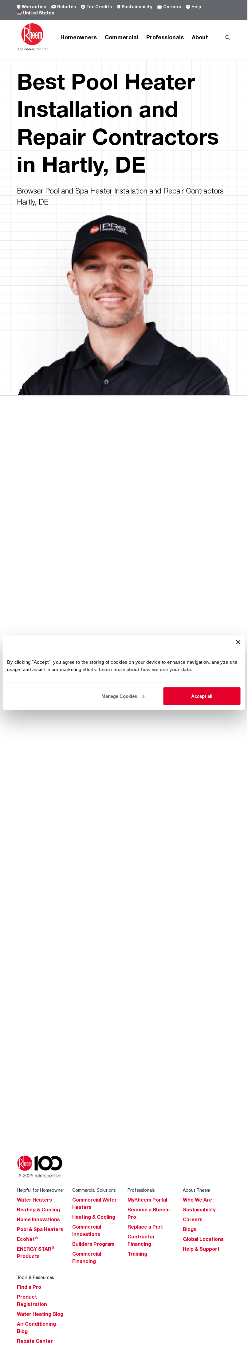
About (200, 37)
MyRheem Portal (147, 1200)
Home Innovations (38, 1219)
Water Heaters (34, 1200)
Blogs (189, 1229)
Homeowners (79, 37)
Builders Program (93, 1244)
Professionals (165, 37)
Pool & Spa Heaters (40, 1229)
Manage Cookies (119, 695)
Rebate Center (35, 1341)
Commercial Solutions (94, 1190)
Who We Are (197, 1200)
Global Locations (203, 1239)
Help (196, 6)
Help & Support (201, 1249)
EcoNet (27, 1239)
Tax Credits (99, 6)
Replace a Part (145, 1227)
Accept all (201, 695)
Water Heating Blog (40, 1314)
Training (137, 1254)
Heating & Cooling (38, 1209)
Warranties (34, 6)
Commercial (121, 37)
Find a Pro (29, 1287)
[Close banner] (238, 642)
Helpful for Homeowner (40, 1190)
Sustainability (137, 6)
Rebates (66, 6)
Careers (172, 6)
